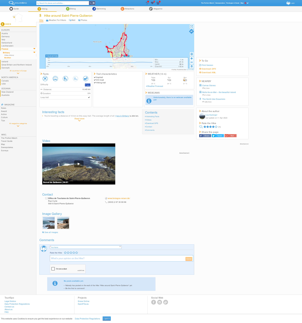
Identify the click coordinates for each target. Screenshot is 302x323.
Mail (232, 135)
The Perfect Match (9, 138)
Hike (41, 20)
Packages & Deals (232, 3)
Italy (3, 39)
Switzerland (7, 42)
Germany (6, 36)
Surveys (4, 150)
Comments (150, 130)
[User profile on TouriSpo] (202, 116)
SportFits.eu (83, 304)
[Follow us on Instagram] (159, 302)
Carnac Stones (209, 86)
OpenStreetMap (190, 69)
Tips (3, 120)
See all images (51, 232)
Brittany (6, 52)
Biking (72, 8)
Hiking (44, 8)
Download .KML (209, 72)
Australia (5, 95)
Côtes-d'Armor (9, 55)
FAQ (6, 312)
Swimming (101, 8)
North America (9, 77)
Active (4, 114)
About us (9, 309)
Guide (16, 8)
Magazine (157, 8)
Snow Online (83, 301)
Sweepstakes (7, 147)
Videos (148, 119)
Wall (73, 20)
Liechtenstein (7, 45)
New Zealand (7, 91)
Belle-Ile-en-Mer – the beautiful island (219, 93)
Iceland (5, 61)
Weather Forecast (155, 86)
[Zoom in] (192, 58)
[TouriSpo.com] (18, 3)
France (5, 49)
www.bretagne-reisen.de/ (119, 198)
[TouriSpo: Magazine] (165, 302)
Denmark (6, 67)
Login (293, 3)
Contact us (9, 306)
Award (4, 111)
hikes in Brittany (122, 115)
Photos (84, 20)
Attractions (129, 8)
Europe (5, 30)
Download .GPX (209, 68)
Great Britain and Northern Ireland (17, 64)
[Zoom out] (192, 62)
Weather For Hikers (57, 20)
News (3, 108)
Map (3, 144)
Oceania (5, 88)
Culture (4, 117)
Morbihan (7, 58)
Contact (149, 126)
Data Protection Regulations (87, 318)
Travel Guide (7, 141)
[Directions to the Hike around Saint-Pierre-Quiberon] (191, 31)
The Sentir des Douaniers (213, 100)
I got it (106, 318)
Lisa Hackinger (211, 115)
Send (188, 258)
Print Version (207, 65)
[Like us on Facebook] (153, 302)
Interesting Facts (152, 116)
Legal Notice (10, 301)
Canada (5, 80)
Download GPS (152, 123)
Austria (5, 33)
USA (4, 83)
